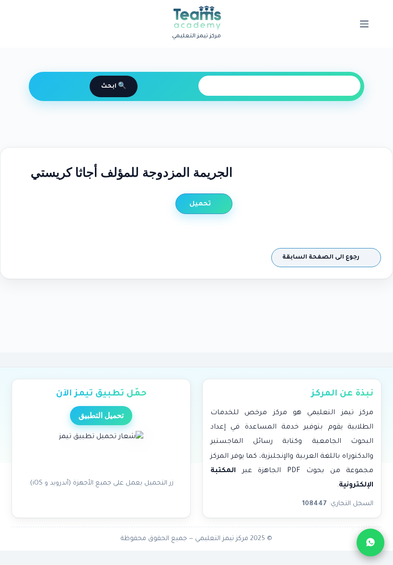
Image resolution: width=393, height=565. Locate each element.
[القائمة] (364, 24)
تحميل (201, 204)
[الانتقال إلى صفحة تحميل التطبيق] (101, 452)
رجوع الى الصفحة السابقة (321, 257)
